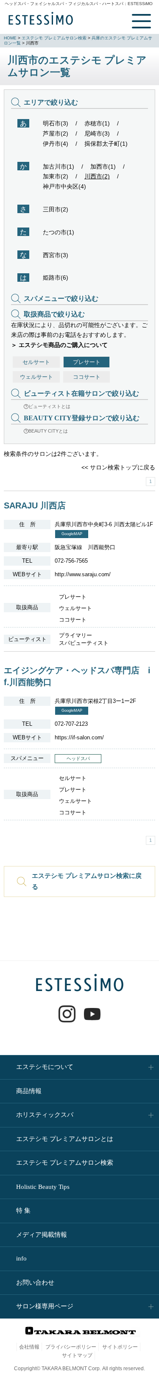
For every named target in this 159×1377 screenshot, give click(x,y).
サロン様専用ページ (44, 1306)
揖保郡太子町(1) (106, 143)
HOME (10, 38)
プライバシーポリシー (70, 1347)
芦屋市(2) (55, 133)
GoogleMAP (71, 534)
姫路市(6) (55, 277)
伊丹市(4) (55, 143)
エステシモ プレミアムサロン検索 (54, 38)
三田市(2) (55, 209)
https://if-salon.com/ (79, 737)
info (21, 1258)
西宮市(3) (55, 255)
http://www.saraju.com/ (83, 574)
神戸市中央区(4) (64, 186)
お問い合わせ (35, 1282)
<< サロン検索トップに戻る (118, 467)
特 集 (23, 1210)
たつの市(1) (58, 232)
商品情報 (29, 1091)
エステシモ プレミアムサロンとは (64, 1138)
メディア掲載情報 (41, 1234)
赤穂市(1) (97, 123)
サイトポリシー (120, 1347)
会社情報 (29, 1347)
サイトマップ (77, 1355)
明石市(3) (55, 123)
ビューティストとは (49, 406)
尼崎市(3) (97, 133)
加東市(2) (55, 176)
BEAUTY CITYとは (48, 430)
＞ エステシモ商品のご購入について (59, 344)
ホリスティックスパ (44, 1114)
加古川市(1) (58, 166)
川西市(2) (97, 176)
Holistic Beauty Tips (43, 1186)
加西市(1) (103, 166)
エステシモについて (44, 1066)
